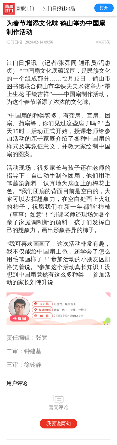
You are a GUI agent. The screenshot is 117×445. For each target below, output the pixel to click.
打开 (104, 7)
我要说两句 (58, 423)
